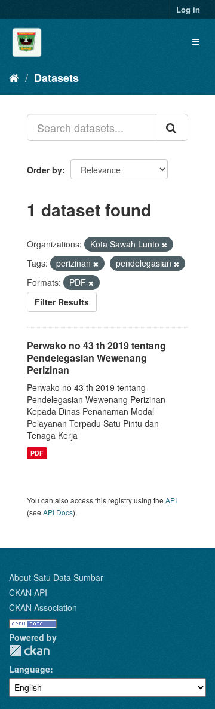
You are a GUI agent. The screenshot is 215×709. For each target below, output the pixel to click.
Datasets (56, 77)
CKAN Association (43, 607)
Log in (188, 9)
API (171, 500)
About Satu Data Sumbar (56, 577)
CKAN (29, 650)
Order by (44, 170)
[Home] (14, 77)
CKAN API (28, 592)
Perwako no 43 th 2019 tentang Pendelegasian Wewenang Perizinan (96, 357)
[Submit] (172, 127)
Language (29, 669)
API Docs (58, 512)
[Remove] (164, 244)
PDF (36, 452)
